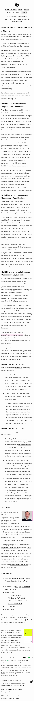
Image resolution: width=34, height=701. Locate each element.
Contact (17, 12)
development (12, 36)
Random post (9, 609)
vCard (15, 311)
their (27, 670)
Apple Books (15, 650)
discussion (18, 368)
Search (24, 12)
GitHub (17, 620)
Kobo (20, 650)
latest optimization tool (23, 19)
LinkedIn (11, 698)
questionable (10, 56)
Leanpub (10, 652)
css (21, 36)
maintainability (26, 36)
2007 (16, 587)
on (25, 670)
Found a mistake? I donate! (16, 685)
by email (20, 696)
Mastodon (4, 698)
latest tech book (22, 16)
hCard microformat (10, 110)
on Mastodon (18, 39)
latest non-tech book (9, 19)
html (18, 36)
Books (20, 10)
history (3, 673)
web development (23, 545)
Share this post (6, 39)
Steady (23, 620)
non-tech (12, 696)
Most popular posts (11, 607)
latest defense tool (17, 21)
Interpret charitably (16, 562)
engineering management (10, 548)
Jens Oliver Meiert (11, 10)
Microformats (6, 50)
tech (8, 696)
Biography (10, 12)
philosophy (8, 550)
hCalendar (23, 113)
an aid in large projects (21, 74)
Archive (26, 10)
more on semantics (24, 445)
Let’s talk (28, 620)
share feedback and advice (19, 565)
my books (23, 617)
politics (29, 548)
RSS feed (4, 696)
